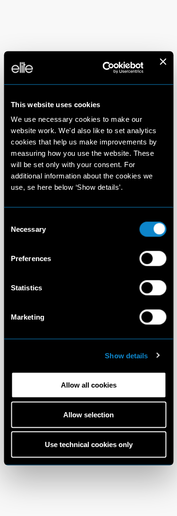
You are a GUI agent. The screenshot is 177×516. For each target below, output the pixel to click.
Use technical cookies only (89, 444)
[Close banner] (163, 67)
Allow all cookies (89, 385)
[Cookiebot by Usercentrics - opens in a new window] (106, 67)
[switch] (152, 258)
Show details (126, 355)
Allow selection (88, 415)
